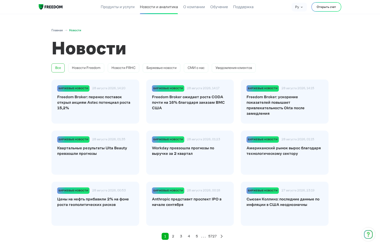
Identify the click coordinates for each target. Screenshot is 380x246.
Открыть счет (326, 7)
